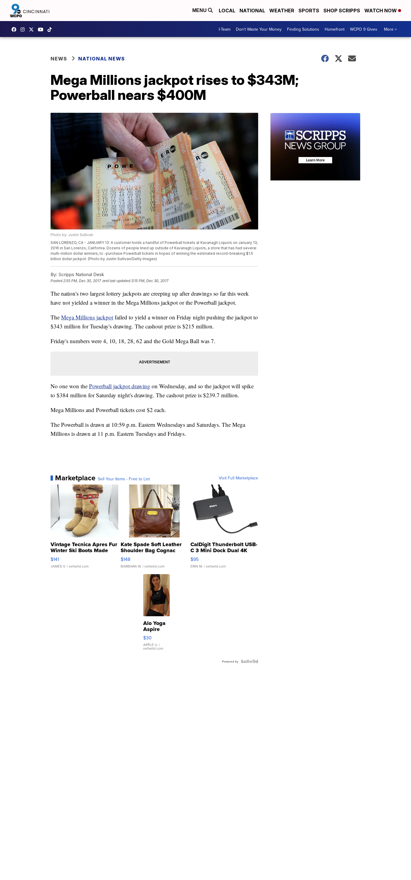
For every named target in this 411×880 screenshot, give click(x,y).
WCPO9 (15, 29)
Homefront (335, 29)
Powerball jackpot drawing (119, 386)
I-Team (224, 29)
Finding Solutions (303, 29)
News (59, 59)
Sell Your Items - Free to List (124, 479)
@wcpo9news (51, 29)
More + (390, 29)
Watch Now (381, 11)
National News (101, 59)
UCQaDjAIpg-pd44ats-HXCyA (42, 29)
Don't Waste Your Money (259, 29)
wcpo (33, 29)
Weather (281, 11)
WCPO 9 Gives (363, 29)
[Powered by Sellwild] (249, 661)
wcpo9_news (24, 29)
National (252, 11)
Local (227, 11)
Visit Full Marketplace (238, 478)
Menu (200, 10)
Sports (308, 11)
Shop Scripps (341, 11)
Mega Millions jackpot (87, 317)
